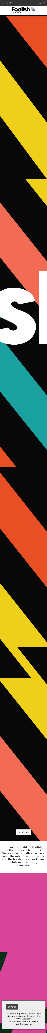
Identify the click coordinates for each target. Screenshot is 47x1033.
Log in (3, 3)
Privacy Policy (26, 1019)
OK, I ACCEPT (12, 1007)
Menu (40, 3)
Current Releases (23, 832)
